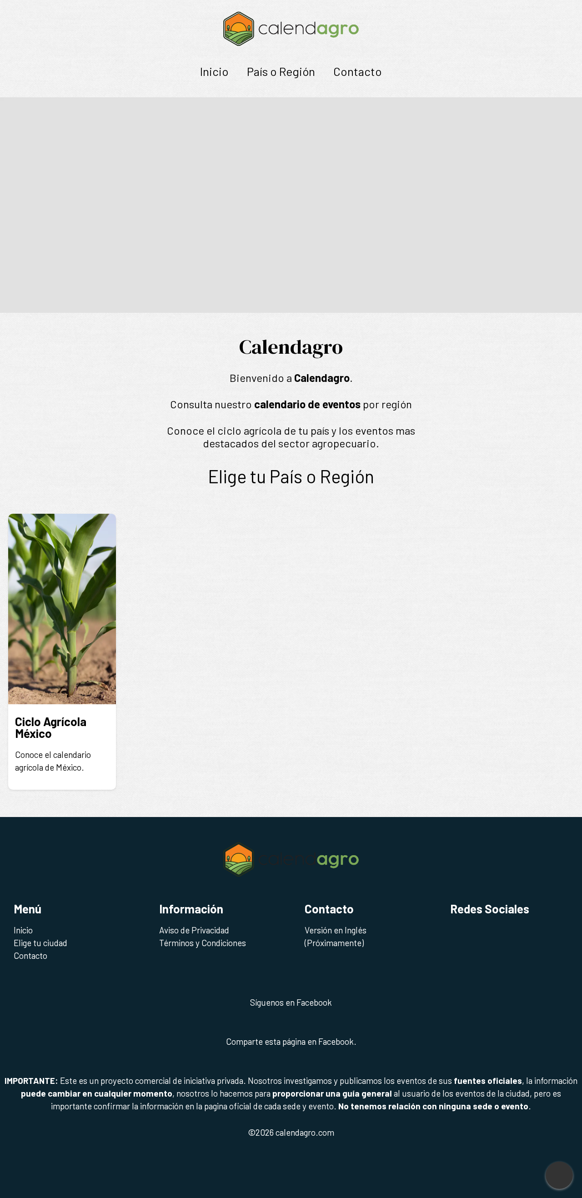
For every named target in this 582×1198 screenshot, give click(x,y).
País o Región (281, 71)
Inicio (214, 71)
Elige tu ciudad (40, 942)
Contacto (357, 71)
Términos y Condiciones (202, 942)
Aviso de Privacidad (194, 930)
